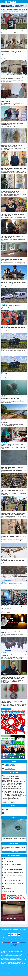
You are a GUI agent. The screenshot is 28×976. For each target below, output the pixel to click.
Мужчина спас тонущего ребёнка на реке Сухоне (13, 30)
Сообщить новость (14, 851)
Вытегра (17, 776)
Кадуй (3, 788)
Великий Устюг (14, 783)
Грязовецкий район (11, 798)
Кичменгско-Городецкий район (9, 799)
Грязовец (19, 799)
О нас (24, 929)
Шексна (16, 778)
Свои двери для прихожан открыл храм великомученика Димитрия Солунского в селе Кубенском (12, 53)
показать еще (6, 708)
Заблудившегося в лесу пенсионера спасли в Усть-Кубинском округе (13, 328)
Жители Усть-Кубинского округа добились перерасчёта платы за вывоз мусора (11, 584)
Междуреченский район (11, 797)
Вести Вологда (5, 929)
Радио (21, 929)
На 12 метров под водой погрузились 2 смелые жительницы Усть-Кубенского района (13, 397)
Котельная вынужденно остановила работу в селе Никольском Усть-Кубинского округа (13, 77)
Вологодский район (12, 786)
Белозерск (18, 788)
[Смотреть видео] (14, 667)
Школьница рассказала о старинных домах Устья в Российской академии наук (13, 537)
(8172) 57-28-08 (9, 938)
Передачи (16, 929)
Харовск (19, 798)
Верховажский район (10, 802)
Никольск (4, 794)
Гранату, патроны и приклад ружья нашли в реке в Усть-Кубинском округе (12, 145)
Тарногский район (6, 801)
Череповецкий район (13, 792)
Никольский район (15, 801)
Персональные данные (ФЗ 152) (10, 965)
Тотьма (7, 795)
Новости (12, 929)
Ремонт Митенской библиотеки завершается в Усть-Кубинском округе (12, 260)
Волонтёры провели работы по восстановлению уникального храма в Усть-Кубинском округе (13, 283)
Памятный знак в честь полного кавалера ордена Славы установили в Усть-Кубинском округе (13, 514)
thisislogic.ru (3, 966)
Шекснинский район (8, 778)
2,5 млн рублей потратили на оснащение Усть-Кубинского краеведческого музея (12, 192)
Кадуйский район (11, 794)
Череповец (8, 776)
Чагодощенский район (7, 790)
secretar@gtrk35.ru (21, 938)
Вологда (7, 780)
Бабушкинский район (14, 795)
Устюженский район (10, 788)
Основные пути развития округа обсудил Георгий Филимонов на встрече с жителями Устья (13, 678)
